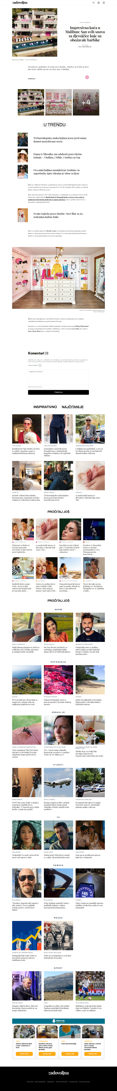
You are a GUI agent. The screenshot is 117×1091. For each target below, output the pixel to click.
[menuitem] (98, 3)
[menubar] (99, 3)
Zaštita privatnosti (62, 1081)
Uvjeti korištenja (40, 1081)
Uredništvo (50, 1081)
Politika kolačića (84, 1081)
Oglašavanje (73, 1081)
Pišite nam (30, 1081)
